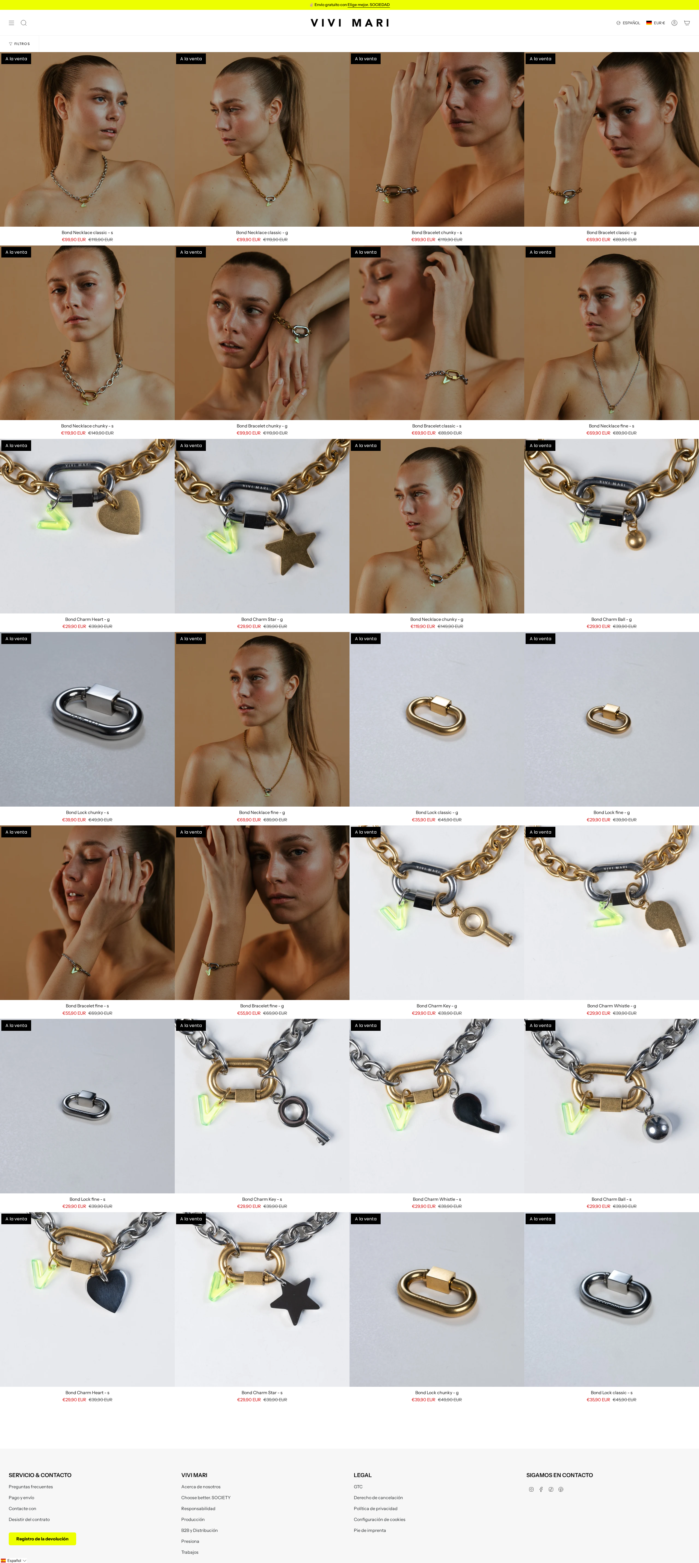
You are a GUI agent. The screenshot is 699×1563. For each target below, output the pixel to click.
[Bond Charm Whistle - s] (437, 1106)
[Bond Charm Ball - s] (611, 1106)
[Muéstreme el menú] (11, 22)
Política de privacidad (376, 1508)
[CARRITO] (687, 22)
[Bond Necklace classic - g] (262, 139)
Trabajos (190, 1552)
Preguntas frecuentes (31, 1486)
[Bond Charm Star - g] (262, 526)
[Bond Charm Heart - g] (87, 526)
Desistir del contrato (29, 1519)
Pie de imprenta (370, 1530)
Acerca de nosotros (201, 1486)
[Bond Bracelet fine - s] (87, 912)
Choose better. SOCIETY (206, 1497)
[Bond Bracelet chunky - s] (437, 139)
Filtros (22, 43)
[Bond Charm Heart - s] (87, 1299)
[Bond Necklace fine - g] (262, 719)
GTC (358, 1486)
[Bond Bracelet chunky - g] (262, 332)
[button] (13, 1560)
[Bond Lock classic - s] (611, 1299)
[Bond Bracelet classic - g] (611, 139)
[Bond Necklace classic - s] (87, 139)
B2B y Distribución (199, 1530)
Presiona (190, 1541)
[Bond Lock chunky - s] (87, 719)
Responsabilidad (198, 1508)
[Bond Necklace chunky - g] (437, 526)
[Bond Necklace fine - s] (611, 332)
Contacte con (22, 1508)
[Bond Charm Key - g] (437, 912)
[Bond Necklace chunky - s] (87, 332)
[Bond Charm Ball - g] (611, 526)
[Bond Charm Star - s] (262, 1299)
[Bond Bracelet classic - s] (437, 332)
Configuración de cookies (379, 1519)
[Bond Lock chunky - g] (437, 1299)
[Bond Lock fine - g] (611, 719)
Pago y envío (21, 1497)
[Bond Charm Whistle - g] (611, 912)
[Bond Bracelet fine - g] (262, 912)
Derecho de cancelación (378, 1497)
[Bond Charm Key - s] (262, 1106)
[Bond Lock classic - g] (437, 719)
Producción (193, 1519)
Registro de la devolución (42, 1538)
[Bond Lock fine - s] (87, 1106)
